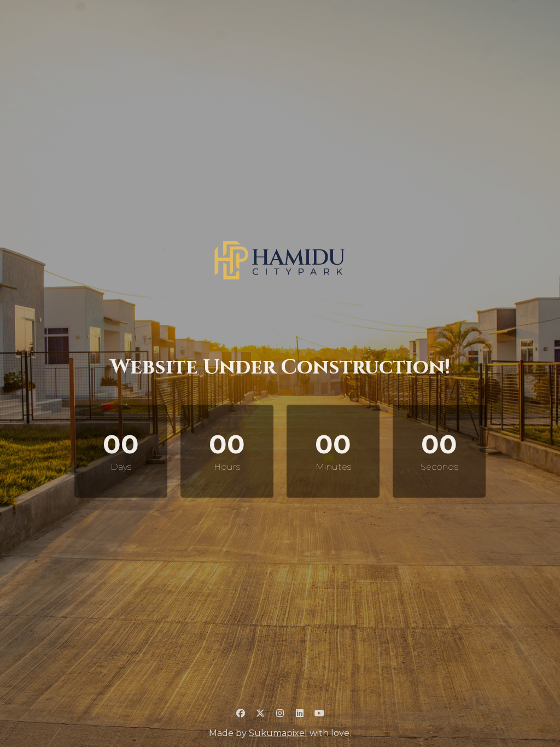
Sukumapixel (278, 733)
